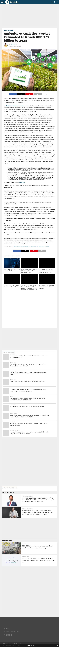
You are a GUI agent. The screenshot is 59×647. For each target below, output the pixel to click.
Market (47, 246)
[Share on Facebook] (13, 94)
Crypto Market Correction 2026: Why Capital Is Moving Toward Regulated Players (29, 271)
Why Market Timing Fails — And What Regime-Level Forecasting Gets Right (47, 287)
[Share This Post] (21, 94)
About (5, 643)
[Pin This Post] (29, 94)
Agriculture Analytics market (14, 105)
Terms (20, 643)
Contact (10, 643)
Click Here (22, 182)
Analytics (41, 246)
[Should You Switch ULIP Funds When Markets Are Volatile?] (12, 279)
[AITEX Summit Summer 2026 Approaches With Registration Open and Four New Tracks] (47, 263)
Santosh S (13, 44)
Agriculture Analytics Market (29, 246)
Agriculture (16, 246)
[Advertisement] (29, 15)
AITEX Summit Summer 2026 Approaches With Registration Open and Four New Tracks (46, 271)
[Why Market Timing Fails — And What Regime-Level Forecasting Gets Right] (47, 279)
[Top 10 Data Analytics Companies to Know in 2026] (12, 263)
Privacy (16, 643)
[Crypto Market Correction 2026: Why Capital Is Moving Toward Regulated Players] (29, 263)
